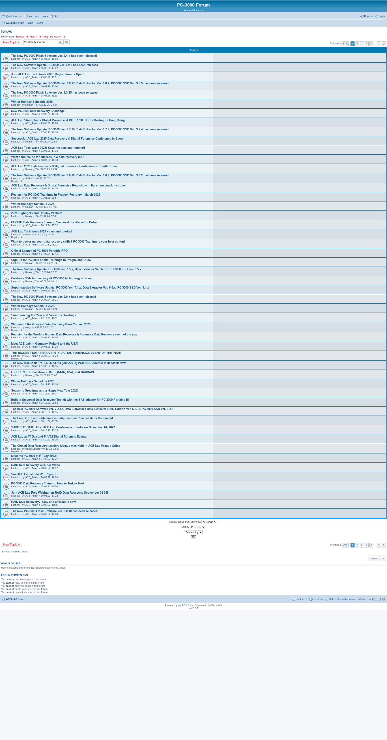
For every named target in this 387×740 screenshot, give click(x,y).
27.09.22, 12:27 (49, 459)
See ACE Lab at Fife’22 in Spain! (33, 474)
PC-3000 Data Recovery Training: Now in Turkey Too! (47, 483)
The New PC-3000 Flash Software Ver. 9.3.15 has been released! (55, 92)
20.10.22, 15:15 (49, 430)
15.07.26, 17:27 (49, 68)
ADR (27, 178)
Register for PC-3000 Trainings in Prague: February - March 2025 (55, 194)
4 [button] (366, 43)
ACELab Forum (15, 23)
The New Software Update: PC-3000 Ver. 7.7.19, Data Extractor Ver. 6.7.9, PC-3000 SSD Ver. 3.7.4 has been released (90, 129)
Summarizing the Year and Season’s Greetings (43, 315)
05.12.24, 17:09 (45, 234)
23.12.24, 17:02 (48, 207)
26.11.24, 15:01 (49, 244)
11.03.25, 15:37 (41, 178)
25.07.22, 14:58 (49, 514)
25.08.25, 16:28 (49, 123)
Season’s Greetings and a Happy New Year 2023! (44, 390)
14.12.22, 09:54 (49, 402)
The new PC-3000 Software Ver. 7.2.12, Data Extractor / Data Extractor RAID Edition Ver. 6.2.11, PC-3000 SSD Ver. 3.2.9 (92, 409)
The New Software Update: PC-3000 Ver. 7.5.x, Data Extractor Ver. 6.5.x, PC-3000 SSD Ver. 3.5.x (76, 269)
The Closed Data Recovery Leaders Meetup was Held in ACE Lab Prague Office (65, 445)
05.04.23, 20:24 (49, 356)
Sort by (185, 526)
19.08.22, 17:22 (49, 495)
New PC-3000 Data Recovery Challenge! (38, 111)
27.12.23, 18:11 (49, 318)
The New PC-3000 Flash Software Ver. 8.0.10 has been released (54, 511)
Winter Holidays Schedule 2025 (32, 204)
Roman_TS (22, 36)
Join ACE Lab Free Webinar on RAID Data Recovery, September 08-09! (59, 492)
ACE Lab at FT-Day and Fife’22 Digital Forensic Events (48, 436)
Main (30, 23)
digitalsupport (32, 448)
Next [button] (384, 43)
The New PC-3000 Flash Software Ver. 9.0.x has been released (53, 296)
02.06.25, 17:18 (49, 150)
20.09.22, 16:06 (49, 477)
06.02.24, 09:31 (49, 299)
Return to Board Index (16, 551)
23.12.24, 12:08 (48, 216)
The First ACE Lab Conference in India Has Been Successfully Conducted (62, 418)
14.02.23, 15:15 (49, 366)
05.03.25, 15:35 (49, 188)
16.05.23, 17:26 (49, 346)
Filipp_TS (48, 36)
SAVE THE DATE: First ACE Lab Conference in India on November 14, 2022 (63, 427)
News (40, 23)
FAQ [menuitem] (56, 16)
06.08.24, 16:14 (48, 281)
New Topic (10, 42)
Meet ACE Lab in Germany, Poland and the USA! (44, 343)
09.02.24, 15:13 (49, 290)
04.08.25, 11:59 (48, 141)
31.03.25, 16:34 (48, 169)
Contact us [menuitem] (301, 599)
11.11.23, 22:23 (45, 327)
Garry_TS (59, 36)
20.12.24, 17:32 (49, 225)
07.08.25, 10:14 (49, 132)
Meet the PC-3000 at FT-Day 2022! (34, 456)
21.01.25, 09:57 (49, 197)
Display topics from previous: (185, 521)
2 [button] (357, 43)
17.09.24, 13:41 (49, 253)
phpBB (181, 605)
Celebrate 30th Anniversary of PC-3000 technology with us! (51, 278)
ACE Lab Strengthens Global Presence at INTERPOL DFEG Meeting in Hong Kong (68, 120)
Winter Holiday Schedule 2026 (32, 101)
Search (60, 42)
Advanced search (67, 42)
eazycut (29, 234)
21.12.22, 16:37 (49, 393)
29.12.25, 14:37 (48, 104)
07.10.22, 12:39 (50, 448)
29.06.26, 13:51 (49, 77)
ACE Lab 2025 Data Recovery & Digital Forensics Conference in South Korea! (64, 166)
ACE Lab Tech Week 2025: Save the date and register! (48, 147)
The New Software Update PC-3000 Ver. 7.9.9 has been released (54, 65)
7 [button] (379, 43)
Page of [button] (345, 43)
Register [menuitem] (368, 16)
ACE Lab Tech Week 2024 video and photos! (41, 231)
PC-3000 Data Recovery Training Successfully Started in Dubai (54, 222)
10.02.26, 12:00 (49, 86)
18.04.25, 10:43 (49, 160)
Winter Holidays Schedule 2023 (32, 381)
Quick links (12, 16)
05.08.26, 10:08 (49, 58)
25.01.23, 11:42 (48, 375)
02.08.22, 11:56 (49, 505)
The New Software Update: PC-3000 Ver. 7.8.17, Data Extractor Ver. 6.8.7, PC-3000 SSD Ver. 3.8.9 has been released (90, 83)
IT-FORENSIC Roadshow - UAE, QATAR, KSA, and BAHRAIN (52, 372)
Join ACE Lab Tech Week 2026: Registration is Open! (47, 74)
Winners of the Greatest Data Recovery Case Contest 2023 (50, 324)
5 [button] (371, 43)
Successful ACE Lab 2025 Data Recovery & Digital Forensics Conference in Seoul (67, 138)
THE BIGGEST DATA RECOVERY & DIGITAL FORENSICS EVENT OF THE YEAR (66, 353)
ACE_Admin (31, 58)
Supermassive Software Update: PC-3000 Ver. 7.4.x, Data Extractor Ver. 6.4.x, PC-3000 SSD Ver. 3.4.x (80, 287)
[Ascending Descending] (193, 532)
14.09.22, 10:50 (49, 486)
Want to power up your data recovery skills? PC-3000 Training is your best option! (68, 241)
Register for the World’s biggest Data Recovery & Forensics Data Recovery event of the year (74, 334)
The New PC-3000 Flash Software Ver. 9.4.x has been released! (54, 55)
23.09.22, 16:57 (49, 468)
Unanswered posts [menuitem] (37, 16)
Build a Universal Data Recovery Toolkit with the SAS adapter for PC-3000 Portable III (70, 399)
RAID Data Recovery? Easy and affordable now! (44, 502)
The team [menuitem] (318, 599)
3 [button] (362, 43)
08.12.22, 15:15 (49, 412)
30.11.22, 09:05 (49, 421)
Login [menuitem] (382, 16)
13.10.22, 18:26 (49, 439)
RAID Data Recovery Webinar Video (35, 465)
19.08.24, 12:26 (48, 272)
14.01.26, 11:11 (49, 95)
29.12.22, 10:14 (49, 384)
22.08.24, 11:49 (48, 263)
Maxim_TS (35, 36)
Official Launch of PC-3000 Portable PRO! (40, 250)
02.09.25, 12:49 (49, 114)
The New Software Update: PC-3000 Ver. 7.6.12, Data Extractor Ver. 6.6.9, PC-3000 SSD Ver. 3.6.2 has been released (90, 175)
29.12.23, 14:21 (48, 309)
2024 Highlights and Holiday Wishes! (36, 213)
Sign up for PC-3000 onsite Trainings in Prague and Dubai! (51, 260)
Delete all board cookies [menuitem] (342, 599)
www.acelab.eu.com (193, 10)
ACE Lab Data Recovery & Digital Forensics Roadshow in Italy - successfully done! (68, 185)
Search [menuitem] (383, 23)
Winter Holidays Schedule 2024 (32, 306)
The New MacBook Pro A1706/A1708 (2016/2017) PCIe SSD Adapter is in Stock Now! (69, 363)
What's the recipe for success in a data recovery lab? (47, 157)
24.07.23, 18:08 (49, 337)
